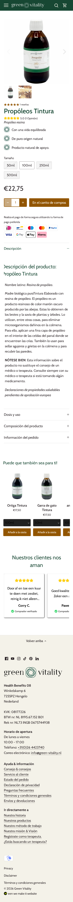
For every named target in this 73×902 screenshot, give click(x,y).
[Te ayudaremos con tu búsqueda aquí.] (56, 5)
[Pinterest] (31, 658)
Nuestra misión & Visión (20, 831)
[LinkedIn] (37, 658)
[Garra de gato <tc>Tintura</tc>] (47, 486)
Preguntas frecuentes (19, 790)
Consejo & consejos (17, 769)
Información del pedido (21, 437)
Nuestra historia (15, 815)
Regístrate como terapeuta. (23, 836)
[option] (36, 51)
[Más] (23, 202)
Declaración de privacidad (22, 785)
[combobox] (17, 522)
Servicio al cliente (16, 774)
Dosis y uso (12, 414)
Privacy (8, 868)
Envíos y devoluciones (19, 801)
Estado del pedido (16, 780)
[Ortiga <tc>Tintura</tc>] (17, 486)
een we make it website (22, 893)
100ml (27, 165)
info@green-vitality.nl (46, 753)
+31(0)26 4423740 (31, 747)
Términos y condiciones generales (27, 795)
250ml (44, 165)
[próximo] (64, 51)
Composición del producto (23, 426)
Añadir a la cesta (17, 532)
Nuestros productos (17, 820)
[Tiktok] (24, 658)
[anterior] (9, 51)
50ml (11, 165)
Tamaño (9, 158)
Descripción (12, 248)
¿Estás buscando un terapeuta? (25, 842)
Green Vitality (22, 888)
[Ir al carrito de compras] (64, 5)
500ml (12, 175)
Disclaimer (10, 875)
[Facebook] (6, 658)
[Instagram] (18, 658)
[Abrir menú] (6, 5)
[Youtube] (12, 658)
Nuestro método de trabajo (22, 826)
